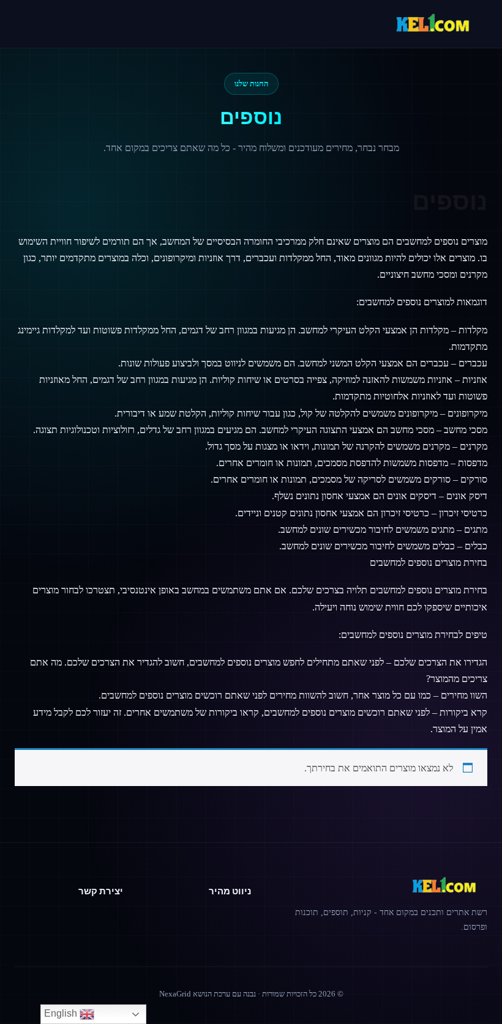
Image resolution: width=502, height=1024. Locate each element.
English (62, 1013)
